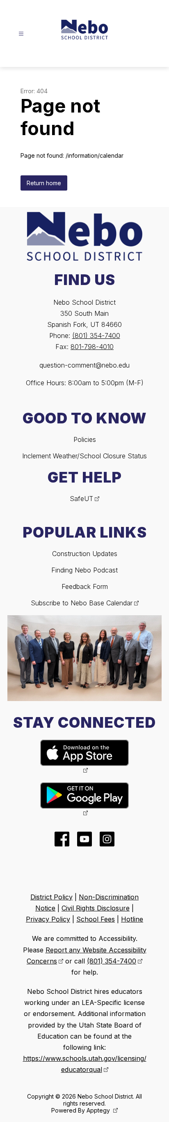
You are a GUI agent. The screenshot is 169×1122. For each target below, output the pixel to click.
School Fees (95, 919)
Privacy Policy (48, 919)
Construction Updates (84, 554)
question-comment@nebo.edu (84, 365)
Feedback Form (85, 586)
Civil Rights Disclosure (96, 908)
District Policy (51, 897)
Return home (44, 182)
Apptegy (99, 1110)
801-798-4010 (92, 347)
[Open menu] (21, 34)
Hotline (132, 919)
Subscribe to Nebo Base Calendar (81, 603)
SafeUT (81, 498)
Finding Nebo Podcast (84, 570)
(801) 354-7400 (96, 335)
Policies (84, 439)
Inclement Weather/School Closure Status (84, 456)
